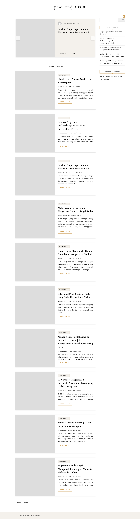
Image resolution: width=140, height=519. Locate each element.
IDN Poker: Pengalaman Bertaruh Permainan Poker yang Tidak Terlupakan (75, 383)
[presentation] (18, 38)
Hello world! (104, 79)
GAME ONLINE (64, 75)
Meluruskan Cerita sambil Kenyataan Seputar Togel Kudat (72, 32)
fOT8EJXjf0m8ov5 (75, 86)
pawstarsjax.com (70, 6)
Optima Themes (35, 515)
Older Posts (22, 502)
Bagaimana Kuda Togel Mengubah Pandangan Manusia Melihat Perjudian (75, 469)
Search (121, 20)
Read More (65, 102)
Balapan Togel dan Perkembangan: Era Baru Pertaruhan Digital (71, 125)
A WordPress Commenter (109, 77)
